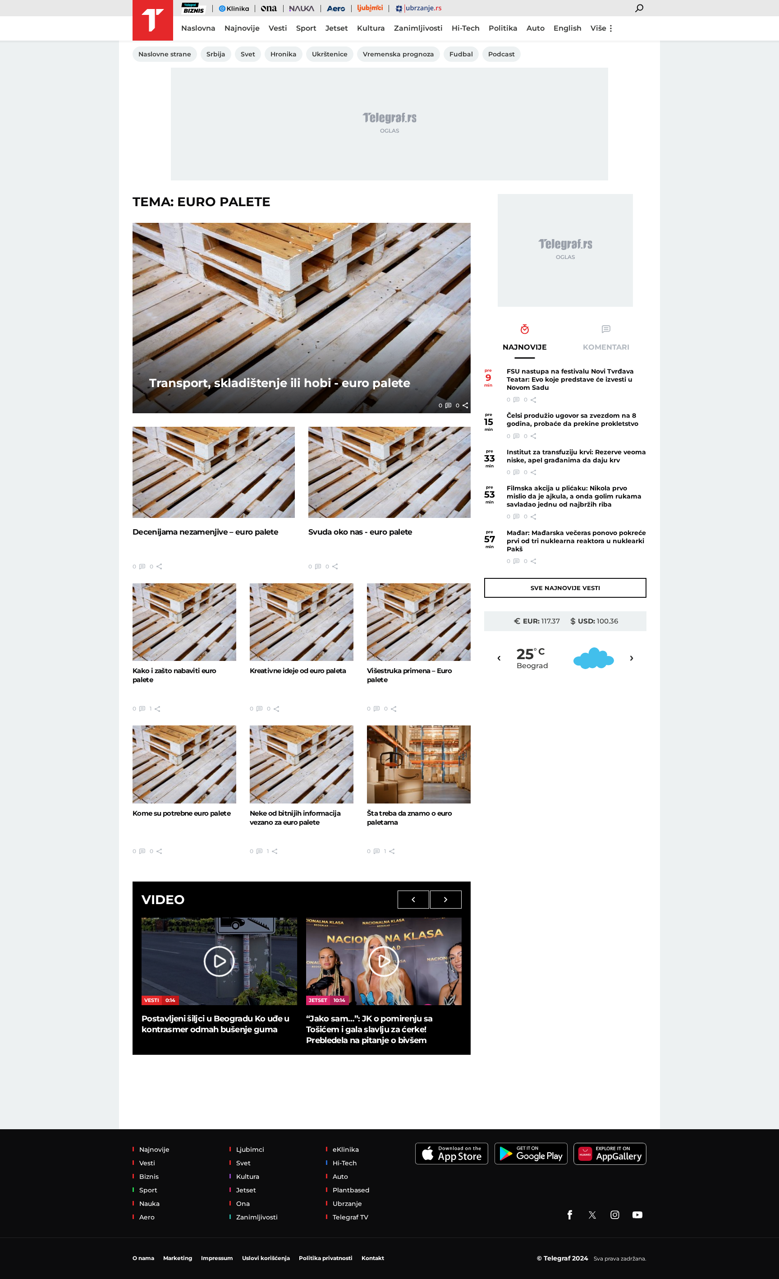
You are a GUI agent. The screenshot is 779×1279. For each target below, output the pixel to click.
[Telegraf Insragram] (615, 1215)
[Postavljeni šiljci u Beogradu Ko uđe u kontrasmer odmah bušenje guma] (219, 961)
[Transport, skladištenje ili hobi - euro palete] (302, 318)
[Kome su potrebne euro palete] (184, 764)
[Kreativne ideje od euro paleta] (301, 622)
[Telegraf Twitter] (592, 1215)
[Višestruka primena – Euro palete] (419, 622)
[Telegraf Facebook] (570, 1215)
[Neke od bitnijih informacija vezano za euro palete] (301, 764)
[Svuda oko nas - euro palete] (389, 472)
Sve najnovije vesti (565, 587)
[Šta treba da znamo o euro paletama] (419, 764)
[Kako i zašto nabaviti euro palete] (184, 622)
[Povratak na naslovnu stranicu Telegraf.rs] (153, 20)
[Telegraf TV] (637, 1215)
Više (598, 28)
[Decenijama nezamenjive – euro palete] (214, 472)
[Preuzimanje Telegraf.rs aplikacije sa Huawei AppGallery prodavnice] (609, 1154)
